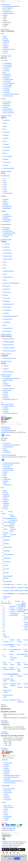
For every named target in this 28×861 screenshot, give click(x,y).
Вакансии (7, 772)
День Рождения (7, 8)
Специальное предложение (11, 6)
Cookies (15, 847)
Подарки (5, 24)
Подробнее (4, 721)
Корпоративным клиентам (12, 775)
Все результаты (5, 4)
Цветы (5, 17)
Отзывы (5, 392)
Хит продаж (6, 10)
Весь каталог (8, 805)
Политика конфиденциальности (13, 781)
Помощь (5, 411)
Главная (3, 705)
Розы (4, 19)
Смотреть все (5, 29)
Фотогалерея (8, 792)
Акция (5, 26)
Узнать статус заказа (7, 404)
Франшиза (7, 779)
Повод (5, 20)
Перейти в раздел (6, 56)
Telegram (8, 435)
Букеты (5, 15)
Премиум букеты (8, 11)
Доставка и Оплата (8, 406)
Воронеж (3, 416)
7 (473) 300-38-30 (5, 428)
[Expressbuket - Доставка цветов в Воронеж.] (6, 418)
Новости (5, 396)
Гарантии (7, 797)
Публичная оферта (9, 782)
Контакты (6, 397)
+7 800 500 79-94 (5, 457)
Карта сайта (7, 790)
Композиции (7, 22)
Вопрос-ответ (7, 390)
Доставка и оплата (8, 388)
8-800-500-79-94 (5, 432)
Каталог (3, 421)
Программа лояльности (10, 399)
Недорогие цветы (8, 13)
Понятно (17, 858)
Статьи (5, 394)
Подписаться (6, 835)
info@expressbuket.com (9, 828)
